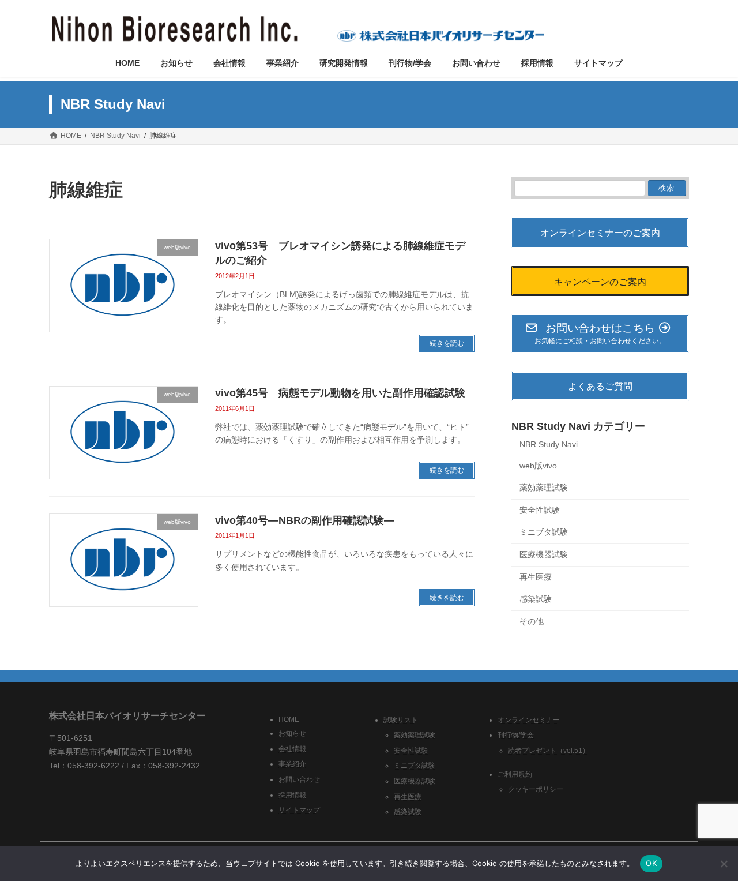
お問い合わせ (299, 779)
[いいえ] (723, 863)
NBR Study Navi (548, 444)
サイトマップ (299, 810)
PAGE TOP (709, 843)
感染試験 (535, 598)
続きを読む (447, 343)
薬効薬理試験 (543, 488)
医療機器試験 (543, 554)
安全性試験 (539, 510)
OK (651, 863)
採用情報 (292, 794)
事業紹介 (292, 764)
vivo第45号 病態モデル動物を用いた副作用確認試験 (340, 393)
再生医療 (535, 577)
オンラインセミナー (529, 719)
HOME (288, 719)
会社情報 (292, 749)
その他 (531, 621)
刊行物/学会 (516, 735)
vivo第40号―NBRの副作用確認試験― (304, 520)
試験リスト (400, 719)
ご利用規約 (515, 774)
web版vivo (538, 465)
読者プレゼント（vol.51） (548, 751)
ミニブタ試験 (543, 532)
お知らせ (292, 733)
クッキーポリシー (535, 789)
